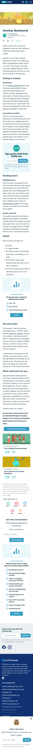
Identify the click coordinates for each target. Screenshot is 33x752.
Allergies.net (7, 692)
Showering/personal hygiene (16, 595)
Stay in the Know (16, 729)
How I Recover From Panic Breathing (14, 472)
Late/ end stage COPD (17, 605)
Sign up (27, 740)
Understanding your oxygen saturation (16, 585)
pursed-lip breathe (16, 334)
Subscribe (23, 161)
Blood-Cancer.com (9, 713)
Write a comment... (11, 534)
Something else (14, 608)
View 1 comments (15, 529)
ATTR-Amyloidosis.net (10, 704)
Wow (11, 511)
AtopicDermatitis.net (10, 701)
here (9, 495)
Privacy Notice (10, 746)
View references (9, 499)
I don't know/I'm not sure (18, 310)
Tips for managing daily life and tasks (17, 590)
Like (7, 504)
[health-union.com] (10, 661)
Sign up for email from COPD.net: (16, 155)
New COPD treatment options (17, 601)
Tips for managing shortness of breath (16, 579)
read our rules (16, 523)
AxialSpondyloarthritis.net (12, 707)
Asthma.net (6, 698)
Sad (24, 504)
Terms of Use (20, 746)
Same (20, 511)
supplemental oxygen (11, 204)
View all (6, 716)
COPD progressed (15, 86)
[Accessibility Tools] (23, 2)
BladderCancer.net (9, 710)
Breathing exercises (16, 570)
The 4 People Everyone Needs (15, 448)
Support (16, 504)
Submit (16, 315)
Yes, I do (12, 303)
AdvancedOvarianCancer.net (13, 689)
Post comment (16, 540)
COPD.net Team (13, 33)
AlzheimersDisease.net (10, 695)
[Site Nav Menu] (30, 2)
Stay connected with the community (12, 630)
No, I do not (13, 306)
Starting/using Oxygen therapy (17, 574)
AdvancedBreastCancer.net (12, 686)
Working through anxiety (17, 429)
